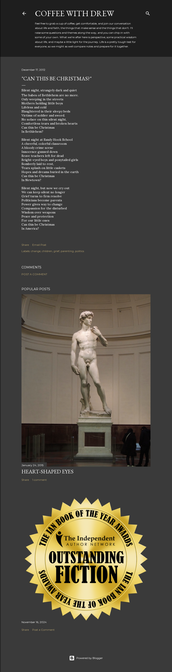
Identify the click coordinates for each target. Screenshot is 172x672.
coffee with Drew (74, 13)
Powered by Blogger (89, 658)
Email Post (39, 244)
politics (79, 251)
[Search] (147, 12)
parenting (67, 251)
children (47, 251)
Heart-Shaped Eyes (47, 471)
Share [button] (25, 244)
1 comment (39, 479)
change (36, 251)
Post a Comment (34, 274)
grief (56, 251)
